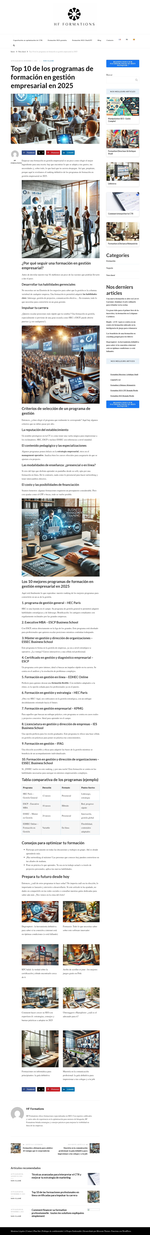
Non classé (48, 61)
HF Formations (15, 161)
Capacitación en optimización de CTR (27, 40)
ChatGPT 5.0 (115, 379)
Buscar (109, 74)
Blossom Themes (103, 1231)
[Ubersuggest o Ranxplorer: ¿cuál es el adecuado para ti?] (81, 997)
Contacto (110, 40)
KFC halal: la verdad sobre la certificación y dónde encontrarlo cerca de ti (39, 973)
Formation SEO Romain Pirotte (122, 395)
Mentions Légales (18, 1231)
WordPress (126, 1231)
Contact (29, 1231)
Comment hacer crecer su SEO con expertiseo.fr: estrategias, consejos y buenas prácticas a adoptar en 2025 (38, 1016)
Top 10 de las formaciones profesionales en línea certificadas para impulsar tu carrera (55, 1194)
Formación (110, 260)
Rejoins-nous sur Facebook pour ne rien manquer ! (123, 63)
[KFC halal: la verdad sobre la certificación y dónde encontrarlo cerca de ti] (40, 954)
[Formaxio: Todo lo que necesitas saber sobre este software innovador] (81, 911)
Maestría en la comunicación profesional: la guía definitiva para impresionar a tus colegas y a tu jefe (79, 1075)
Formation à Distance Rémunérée (122, 385)
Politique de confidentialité (52, 1231)
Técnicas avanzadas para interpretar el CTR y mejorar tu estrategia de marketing (56, 1176)
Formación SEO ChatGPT (82, 40)
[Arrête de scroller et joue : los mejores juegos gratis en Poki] (81, 954)
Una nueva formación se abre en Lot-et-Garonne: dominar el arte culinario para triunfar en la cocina (122, 301)
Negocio (109, 268)
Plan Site (37, 1231)
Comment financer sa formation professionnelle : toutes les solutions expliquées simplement (58, 1212)
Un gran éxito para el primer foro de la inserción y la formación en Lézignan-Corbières (122, 313)
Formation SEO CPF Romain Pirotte (124, 390)
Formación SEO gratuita (57, 40)
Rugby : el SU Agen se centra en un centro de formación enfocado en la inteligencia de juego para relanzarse (121, 325)
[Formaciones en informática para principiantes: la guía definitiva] (40, 1048)
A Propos (68, 1231)
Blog (99, 40)
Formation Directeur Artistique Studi (124, 374)
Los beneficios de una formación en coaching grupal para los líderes (121, 335)
